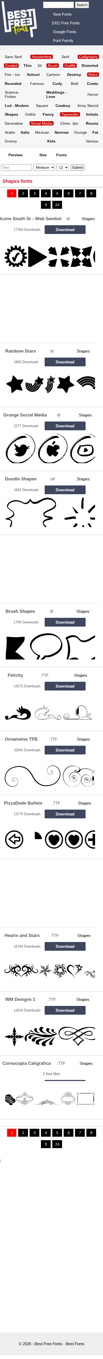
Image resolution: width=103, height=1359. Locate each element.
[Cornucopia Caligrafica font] (48, 1096)
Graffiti (70, 65)
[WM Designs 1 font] (48, 1032)
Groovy (11, 141)
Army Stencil (87, 105)
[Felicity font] (48, 708)
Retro (93, 74)
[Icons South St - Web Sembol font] (48, 251)
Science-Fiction (12, 94)
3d (40, 65)
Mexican (42, 132)
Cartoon (53, 74)
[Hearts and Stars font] (48, 968)
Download (65, 229)
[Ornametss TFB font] (48, 772)
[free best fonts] (22, 22)
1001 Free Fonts (66, 23)
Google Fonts (64, 31)
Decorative (14, 123)
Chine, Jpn (69, 123)
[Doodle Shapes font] (48, 512)
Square (42, 105)
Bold (74, 83)
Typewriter (70, 114)
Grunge (80, 132)
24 (57, 205)
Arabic (10, 132)
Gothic (30, 114)
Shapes (88, 218)
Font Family (63, 40)
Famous (37, 83)
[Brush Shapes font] (48, 644)
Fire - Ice (12, 74)
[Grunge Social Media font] (48, 448)
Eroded (11, 65)
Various (92, 141)
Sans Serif (13, 57)
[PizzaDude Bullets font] (48, 836)
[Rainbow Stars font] (48, 384)
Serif (65, 57)
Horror (92, 94)
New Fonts (62, 14)
